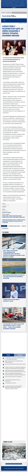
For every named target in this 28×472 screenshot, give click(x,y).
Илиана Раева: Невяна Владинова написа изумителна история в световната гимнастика (13, 216)
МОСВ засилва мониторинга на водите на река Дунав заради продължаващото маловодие (14, 276)
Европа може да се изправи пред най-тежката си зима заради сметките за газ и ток (15, 371)
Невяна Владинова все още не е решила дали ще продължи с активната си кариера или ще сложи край (13, 221)
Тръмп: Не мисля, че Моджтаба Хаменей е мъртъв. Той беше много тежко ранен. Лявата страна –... (15, 368)
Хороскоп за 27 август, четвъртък (13, 376)
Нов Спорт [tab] (20, 355)
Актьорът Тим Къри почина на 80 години (15, 364)
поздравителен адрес (14, 226)
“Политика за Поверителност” (19, 5)
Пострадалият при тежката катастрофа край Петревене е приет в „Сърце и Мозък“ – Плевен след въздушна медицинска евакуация (13, 326)
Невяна (24, 226)
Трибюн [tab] (8, 355)
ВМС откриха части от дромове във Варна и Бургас (14, 361)
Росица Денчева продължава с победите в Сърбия (11, 300)
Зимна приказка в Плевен (9, 459)
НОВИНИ (3, 12)
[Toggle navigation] (4, 20)
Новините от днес (22, 23)
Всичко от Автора (6, 212)
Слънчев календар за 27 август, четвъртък (12, 380)
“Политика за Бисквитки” (6, 6)
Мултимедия (9, 12)
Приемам (14, 7)
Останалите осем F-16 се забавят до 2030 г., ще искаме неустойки (15, 358)
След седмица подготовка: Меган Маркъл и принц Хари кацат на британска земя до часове (13, 387)
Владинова (5, 228)
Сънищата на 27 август (10, 383)
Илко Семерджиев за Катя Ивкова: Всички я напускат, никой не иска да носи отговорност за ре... (15, 375)
